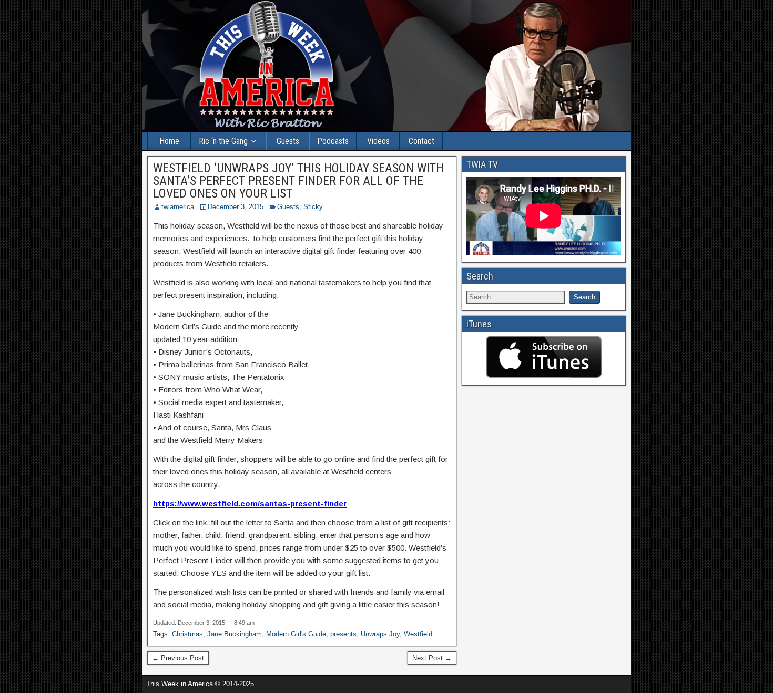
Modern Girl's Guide (296, 634)
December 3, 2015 (235, 207)
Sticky (313, 207)
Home (169, 141)
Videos (378, 141)
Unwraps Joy (380, 634)
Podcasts (333, 141)
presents (343, 634)
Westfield (418, 634)
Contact (421, 141)
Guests (288, 141)
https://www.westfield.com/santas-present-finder (250, 503)
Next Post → (432, 658)
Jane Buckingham (234, 634)
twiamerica (177, 207)
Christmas (187, 634)
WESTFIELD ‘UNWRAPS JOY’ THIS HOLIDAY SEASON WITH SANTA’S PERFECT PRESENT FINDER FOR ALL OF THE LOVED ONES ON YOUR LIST (298, 181)
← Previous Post (178, 658)
